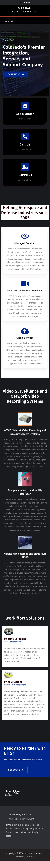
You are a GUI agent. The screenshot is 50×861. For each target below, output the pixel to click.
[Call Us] (25, 136)
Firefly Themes (26, 856)
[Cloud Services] (25, 330)
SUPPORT (25, 175)
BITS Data (25, 8)
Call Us (25, 144)
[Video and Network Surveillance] (25, 283)
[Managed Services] (25, 236)
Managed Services (25, 243)
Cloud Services (25, 337)
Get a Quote (25, 114)
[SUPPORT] (25, 167)
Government (27, 818)
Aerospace (14, 818)
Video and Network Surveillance (25, 290)
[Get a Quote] (25, 106)
